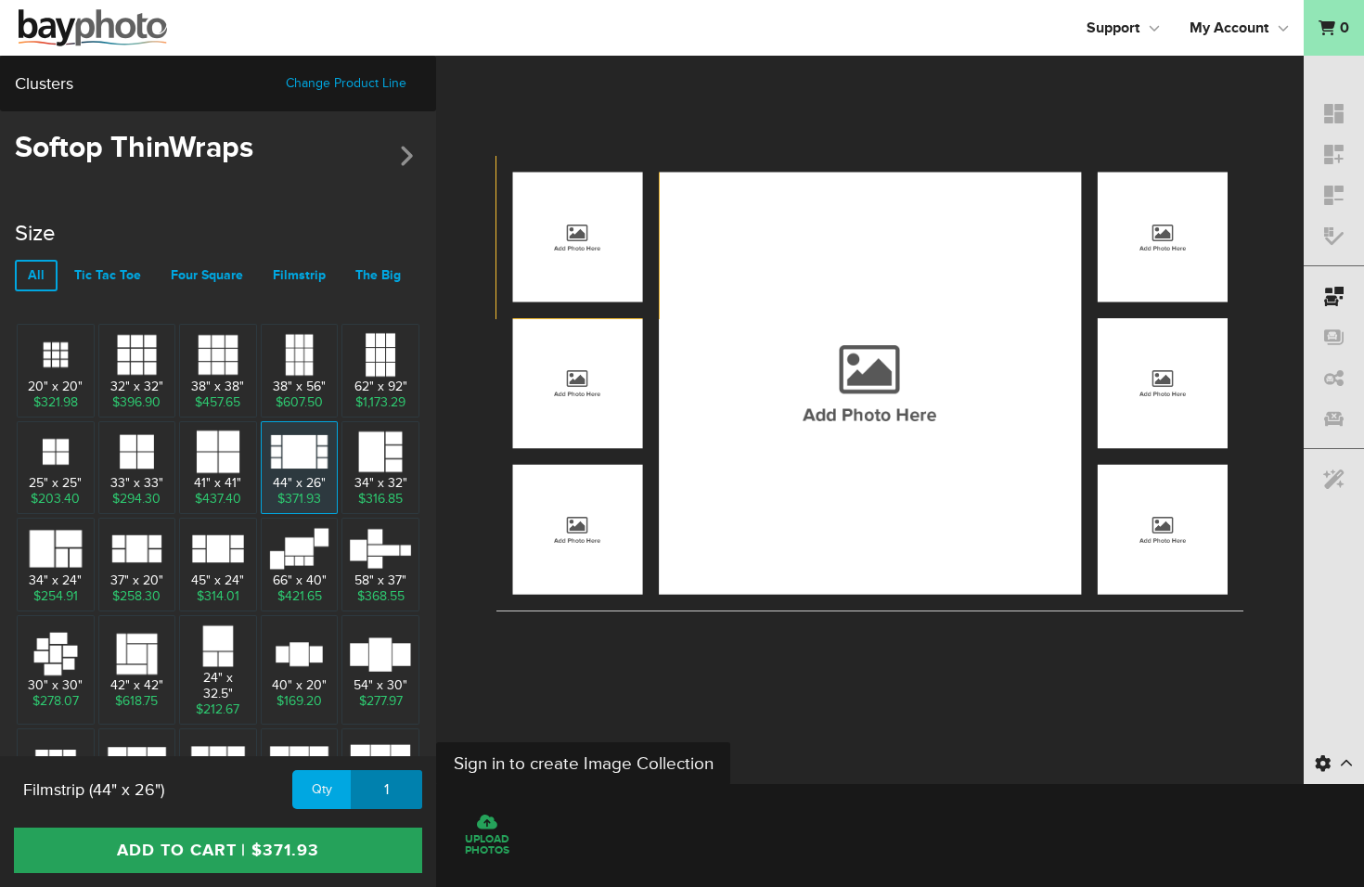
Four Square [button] (207, 275)
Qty (322, 789)
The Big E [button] (383, 275)
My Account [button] (1229, 28)
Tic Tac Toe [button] (107, 275)
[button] (1334, 28)
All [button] (36, 275)
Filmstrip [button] (299, 275)
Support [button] (1113, 28)
